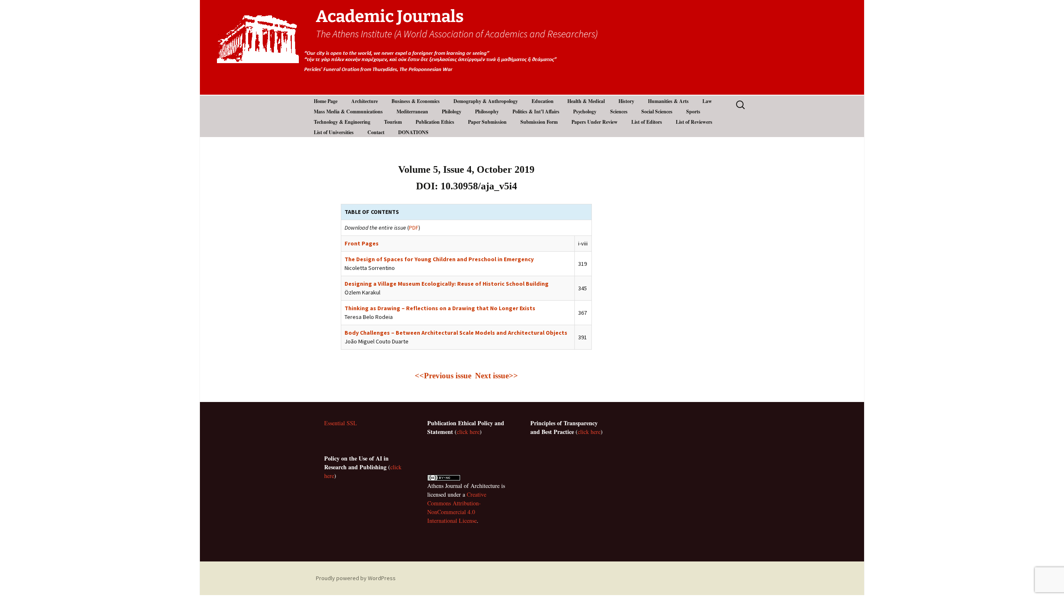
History (626, 101)
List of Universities (334, 132)
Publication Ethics (435, 121)
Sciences (619, 111)
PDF (414, 227)
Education (543, 101)
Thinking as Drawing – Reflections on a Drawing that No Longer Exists (440, 308)
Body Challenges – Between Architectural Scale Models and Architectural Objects (456, 332)
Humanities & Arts (668, 101)
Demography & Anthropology (485, 101)
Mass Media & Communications (348, 111)
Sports (693, 111)
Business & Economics (416, 101)
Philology (451, 111)
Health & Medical (586, 101)
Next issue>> (496, 375)
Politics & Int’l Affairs (535, 111)
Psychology (584, 111)
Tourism (393, 121)
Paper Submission (487, 121)
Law (707, 101)
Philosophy (487, 111)
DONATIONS (413, 132)
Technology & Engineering (342, 121)
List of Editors (646, 121)
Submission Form (539, 121)
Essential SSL (340, 423)
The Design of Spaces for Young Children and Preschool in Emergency (439, 259)
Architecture (364, 101)
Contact (375, 132)
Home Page (325, 101)
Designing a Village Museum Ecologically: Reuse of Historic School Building (447, 283)
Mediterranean (412, 111)
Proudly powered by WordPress (356, 578)
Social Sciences (656, 111)
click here (468, 432)
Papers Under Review (594, 121)
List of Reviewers (694, 121)
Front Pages (362, 243)
